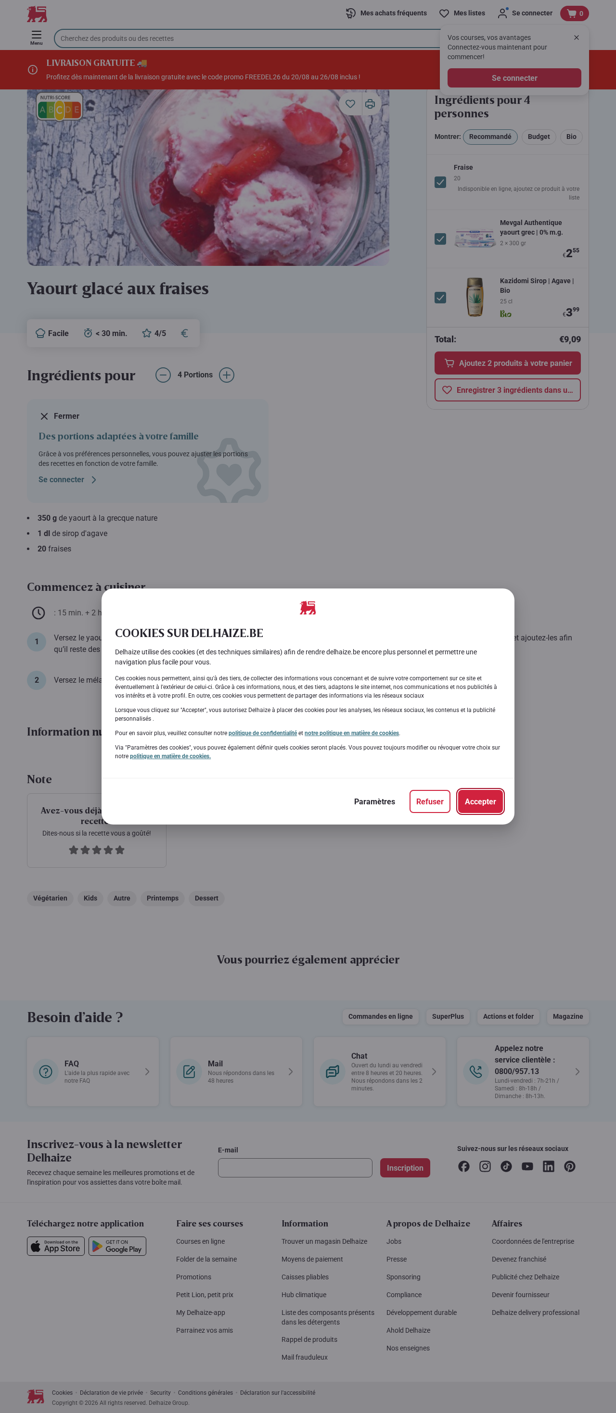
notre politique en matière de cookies (352, 733)
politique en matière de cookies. (170, 756)
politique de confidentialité (263, 733)
